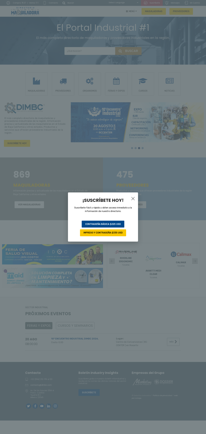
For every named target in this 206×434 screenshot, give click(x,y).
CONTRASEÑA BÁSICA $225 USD (103, 224)
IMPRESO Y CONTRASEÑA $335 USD (103, 232)
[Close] (133, 199)
